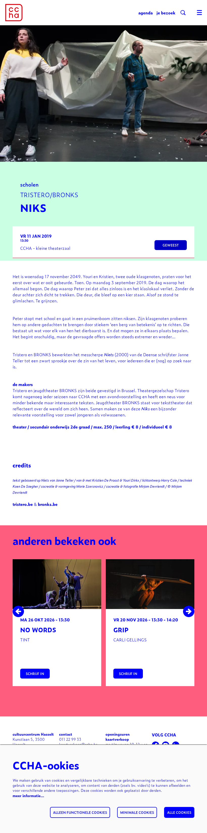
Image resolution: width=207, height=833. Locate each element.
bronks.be (48, 504)
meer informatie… (28, 795)
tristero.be (23, 504)
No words (38, 629)
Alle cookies (179, 812)
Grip (120, 629)
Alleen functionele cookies (80, 812)
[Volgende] (188, 611)
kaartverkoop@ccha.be (78, 744)
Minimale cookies (137, 812)
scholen (29, 184)
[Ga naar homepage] (14, 13)
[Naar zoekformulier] (183, 12)
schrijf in (35, 673)
